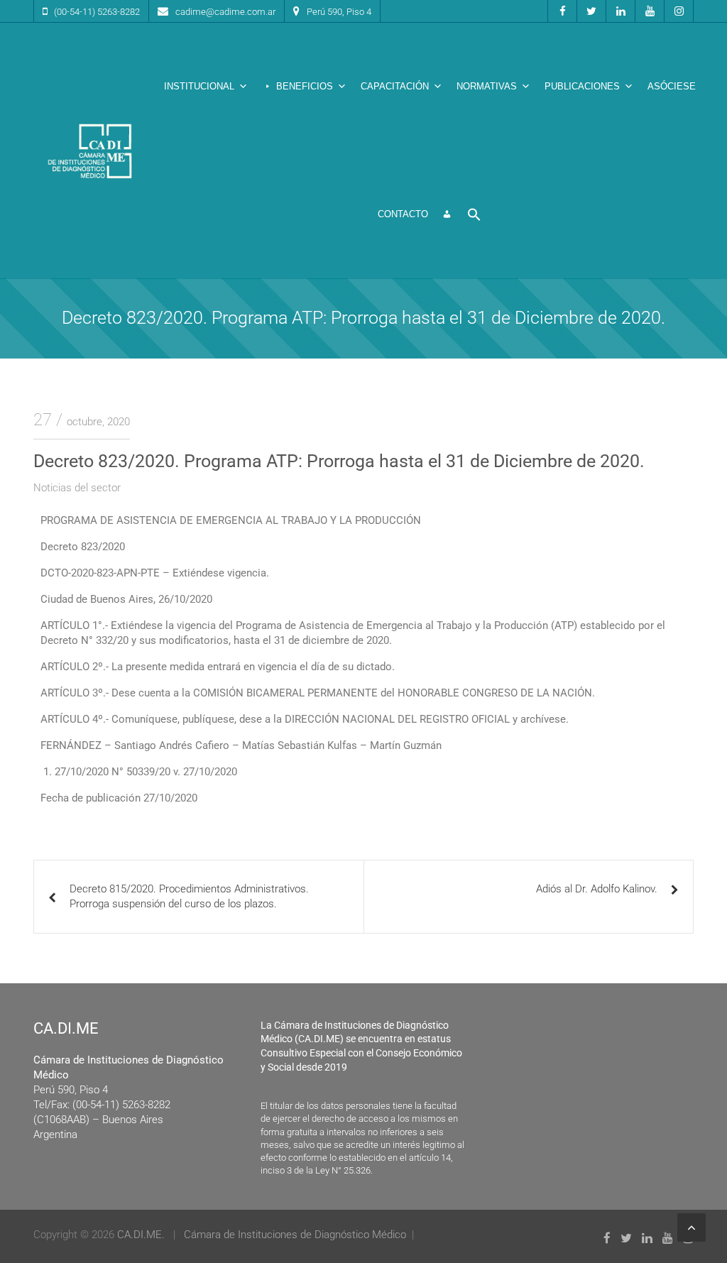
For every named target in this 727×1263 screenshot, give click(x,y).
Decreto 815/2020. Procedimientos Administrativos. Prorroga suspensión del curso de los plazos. (189, 896)
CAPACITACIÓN (395, 86)
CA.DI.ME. (141, 1234)
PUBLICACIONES (582, 86)
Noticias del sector (77, 487)
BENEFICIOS (304, 86)
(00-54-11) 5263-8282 (97, 11)
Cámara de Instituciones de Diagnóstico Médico (295, 1234)
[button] (474, 214)
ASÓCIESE (671, 86)
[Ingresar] (447, 214)
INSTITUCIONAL (199, 86)
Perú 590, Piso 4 (339, 11)
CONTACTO (403, 214)
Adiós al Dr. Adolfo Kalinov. (596, 888)
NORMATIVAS (487, 86)
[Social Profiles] (562, 11)
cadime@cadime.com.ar (225, 11)
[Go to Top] (691, 1227)
